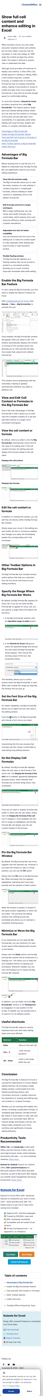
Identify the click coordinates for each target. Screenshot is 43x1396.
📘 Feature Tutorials (11, 1338)
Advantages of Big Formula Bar (15, 131)
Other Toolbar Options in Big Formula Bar (19, 143)
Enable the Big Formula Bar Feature (16, 134)
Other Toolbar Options (16, 1295)
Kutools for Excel (12, 1190)
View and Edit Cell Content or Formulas (23, 1291)
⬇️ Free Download (11, 1330)
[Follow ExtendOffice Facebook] (4, 1364)
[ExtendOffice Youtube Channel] (14, 1364)
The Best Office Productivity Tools (21, 1305)
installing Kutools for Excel (17, 301)
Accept (11, 1391)
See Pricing (27, 1254)
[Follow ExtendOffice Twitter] (9, 1364)
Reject (29, 1391)
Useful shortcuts (8, 146)
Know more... (14, 1159)
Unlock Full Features (19, 1262)
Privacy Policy (14, 1386)
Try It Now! (10, 1254)
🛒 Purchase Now (10, 1334)
